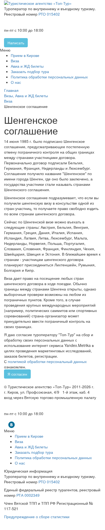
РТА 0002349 (28, 495)
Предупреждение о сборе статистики (36, 516)
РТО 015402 (49, 14)
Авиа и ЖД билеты (27, 66)
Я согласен (17, 374)
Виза (15, 60)
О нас (16, 82)
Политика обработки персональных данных (49, 76)
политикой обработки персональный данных (47, 361)
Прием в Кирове (25, 55)
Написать (16, 42)
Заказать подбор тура (30, 71)
